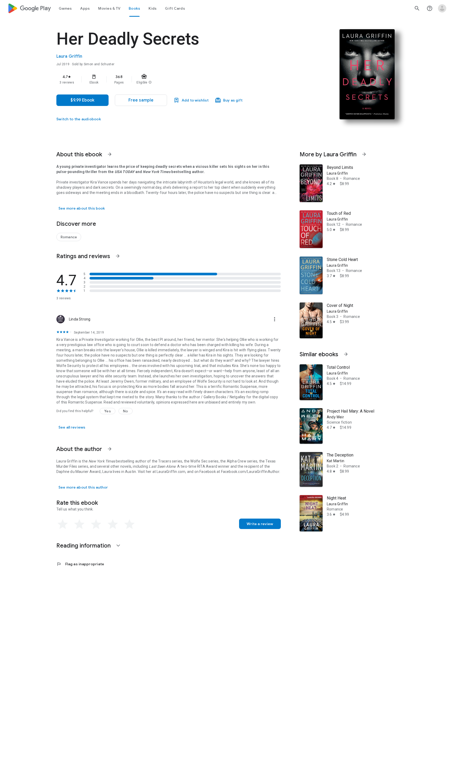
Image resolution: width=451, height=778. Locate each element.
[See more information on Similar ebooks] (346, 354)
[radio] (62, 524)
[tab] (65, 8)
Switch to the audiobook (78, 119)
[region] (160, 79)
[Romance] (68, 237)
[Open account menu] (442, 8)
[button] (141, 100)
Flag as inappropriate (80, 564)
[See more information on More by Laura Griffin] (364, 154)
